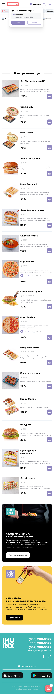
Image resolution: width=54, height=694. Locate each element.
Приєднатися (14, 617)
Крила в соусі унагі (30, 373)
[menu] (3, 4)
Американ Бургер (30, 158)
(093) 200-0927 (40, 639)
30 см (26, 275)
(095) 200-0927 (40, 643)
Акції (6, 11)
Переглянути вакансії (18, 555)
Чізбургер (25, 425)
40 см (38, 275)
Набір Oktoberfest (30, 347)
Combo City (26, 107)
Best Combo (27, 133)
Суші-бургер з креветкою (28, 451)
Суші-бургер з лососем (33, 210)
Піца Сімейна (27, 317)
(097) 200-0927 (40, 647)
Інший (34, 22)
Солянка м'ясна (29, 236)
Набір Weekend (28, 184)
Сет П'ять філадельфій (32, 81)
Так (18, 22)
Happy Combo (28, 399)
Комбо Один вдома (31, 292)
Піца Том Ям (27, 261)
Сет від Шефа (27, 478)
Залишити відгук (28, 666)
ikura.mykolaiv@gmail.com (39, 651)
